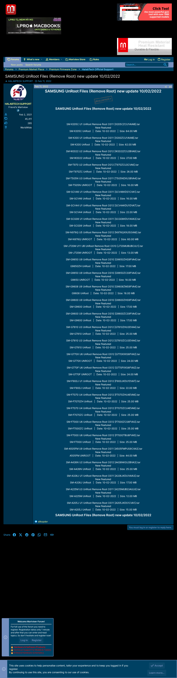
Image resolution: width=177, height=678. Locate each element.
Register (37, 640)
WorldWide (26, 127)
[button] (41, 59)
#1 (170, 86)
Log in (24, 640)
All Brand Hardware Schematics (28, 652)
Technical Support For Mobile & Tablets (32, 649)
